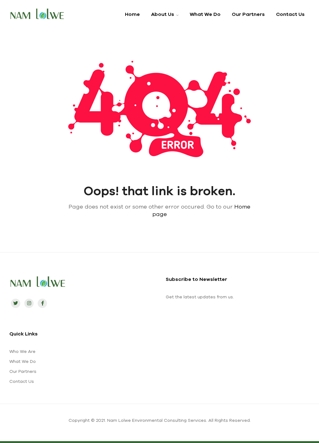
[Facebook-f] (42, 303)
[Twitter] (15, 303)
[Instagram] (29, 303)
